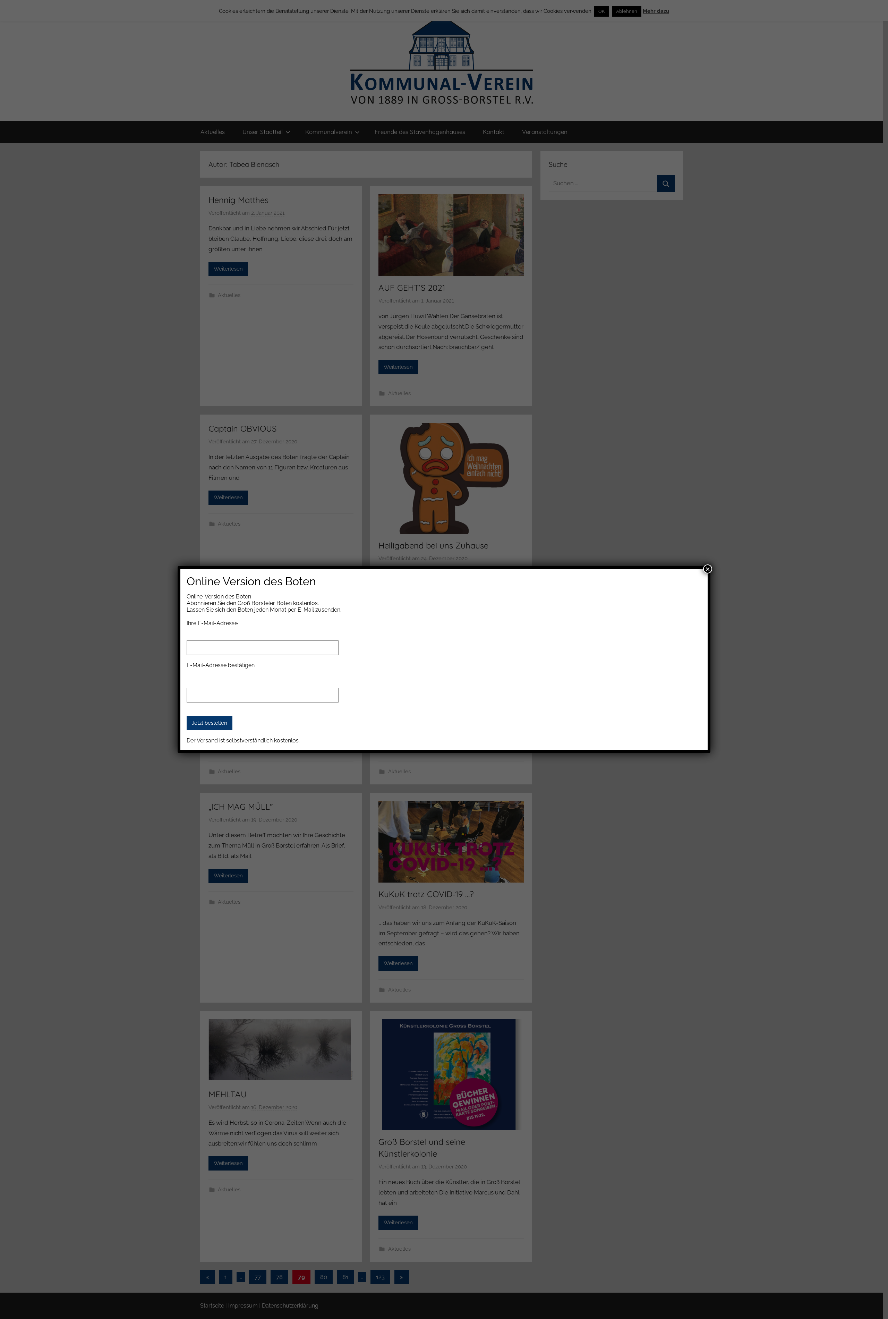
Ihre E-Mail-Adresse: (213, 623)
